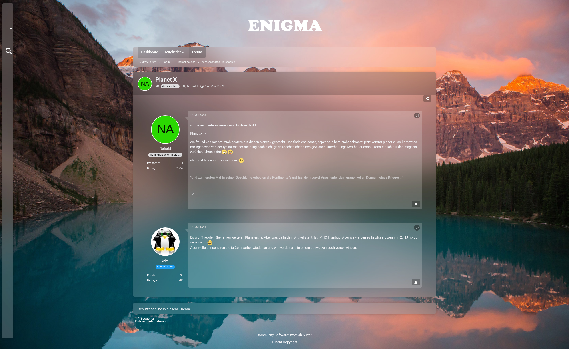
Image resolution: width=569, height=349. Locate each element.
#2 (417, 228)
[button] (9, 28)
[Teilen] (427, 98)
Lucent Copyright (284, 342)
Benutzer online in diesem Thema (164, 309)
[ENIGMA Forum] (284, 24)
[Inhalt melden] (416, 204)
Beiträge (152, 168)
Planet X (196, 134)
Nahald (192, 86)
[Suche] (8, 51)
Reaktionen (153, 163)
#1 (417, 116)
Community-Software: (284, 335)
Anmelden (7, 40)
